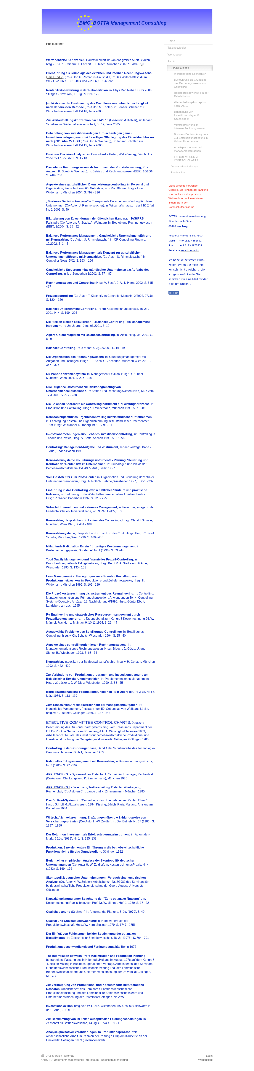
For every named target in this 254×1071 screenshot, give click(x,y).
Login (209, 1055)
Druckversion (54, 1055)
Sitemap (69, 1055)
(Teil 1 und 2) (54, 77)
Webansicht (205, 1059)
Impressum (92, 1059)
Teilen (175, 293)
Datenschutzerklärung (114, 1059)
